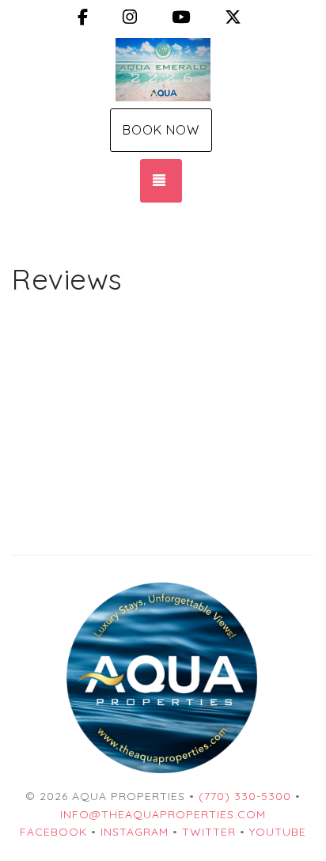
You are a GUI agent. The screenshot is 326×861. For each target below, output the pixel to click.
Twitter (209, 832)
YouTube (277, 832)
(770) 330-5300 (245, 796)
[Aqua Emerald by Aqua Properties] (163, 69)
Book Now (161, 130)
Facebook (53, 832)
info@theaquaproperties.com (163, 814)
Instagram (134, 832)
